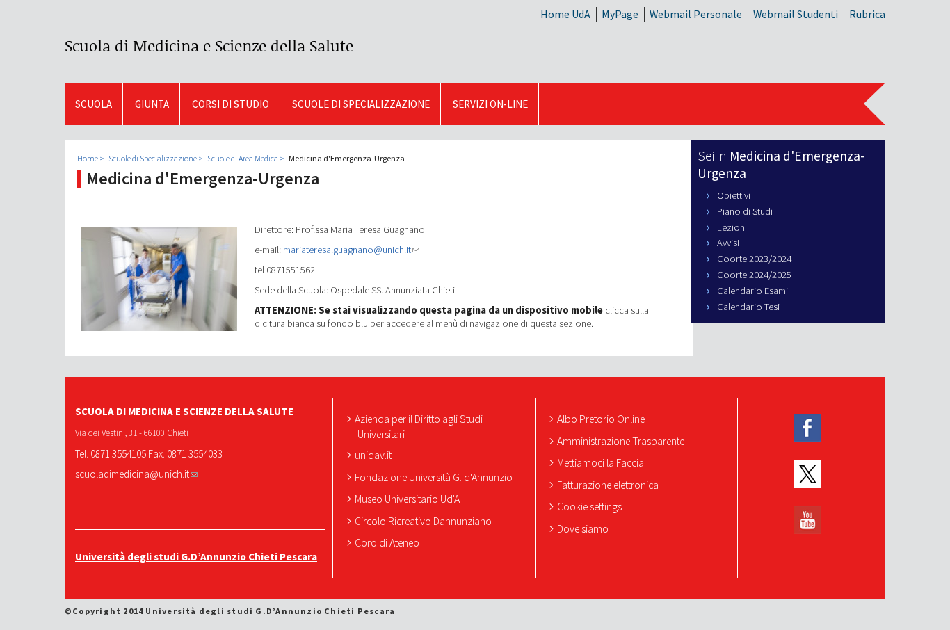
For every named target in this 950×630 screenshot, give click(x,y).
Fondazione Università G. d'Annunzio (435, 477)
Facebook (807, 428)
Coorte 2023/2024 (754, 258)
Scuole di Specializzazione (361, 104)
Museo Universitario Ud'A (408, 499)
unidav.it (374, 455)
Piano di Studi (745, 211)
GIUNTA (152, 104)
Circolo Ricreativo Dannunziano (424, 521)
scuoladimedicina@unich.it (132, 473)
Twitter (807, 474)
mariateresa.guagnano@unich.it (347, 249)
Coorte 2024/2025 (754, 274)
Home (87, 158)
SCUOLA (93, 104)
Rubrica (867, 14)
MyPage (620, 14)
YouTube (807, 520)
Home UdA (565, 14)
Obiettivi (733, 195)
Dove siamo (584, 528)
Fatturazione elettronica (609, 485)
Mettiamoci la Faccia (602, 462)
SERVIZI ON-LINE (490, 104)
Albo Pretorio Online (602, 419)
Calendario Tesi (748, 306)
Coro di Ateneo (388, 542)
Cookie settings (591, 506)
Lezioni (732, 227)
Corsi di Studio (230, 104)
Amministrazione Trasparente (622, 441)
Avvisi (728, 242)
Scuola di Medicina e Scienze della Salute (209, 45)
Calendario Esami (752, 290)
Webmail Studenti (795, 14)
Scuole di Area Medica (242, 158)
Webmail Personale (696, 14)
